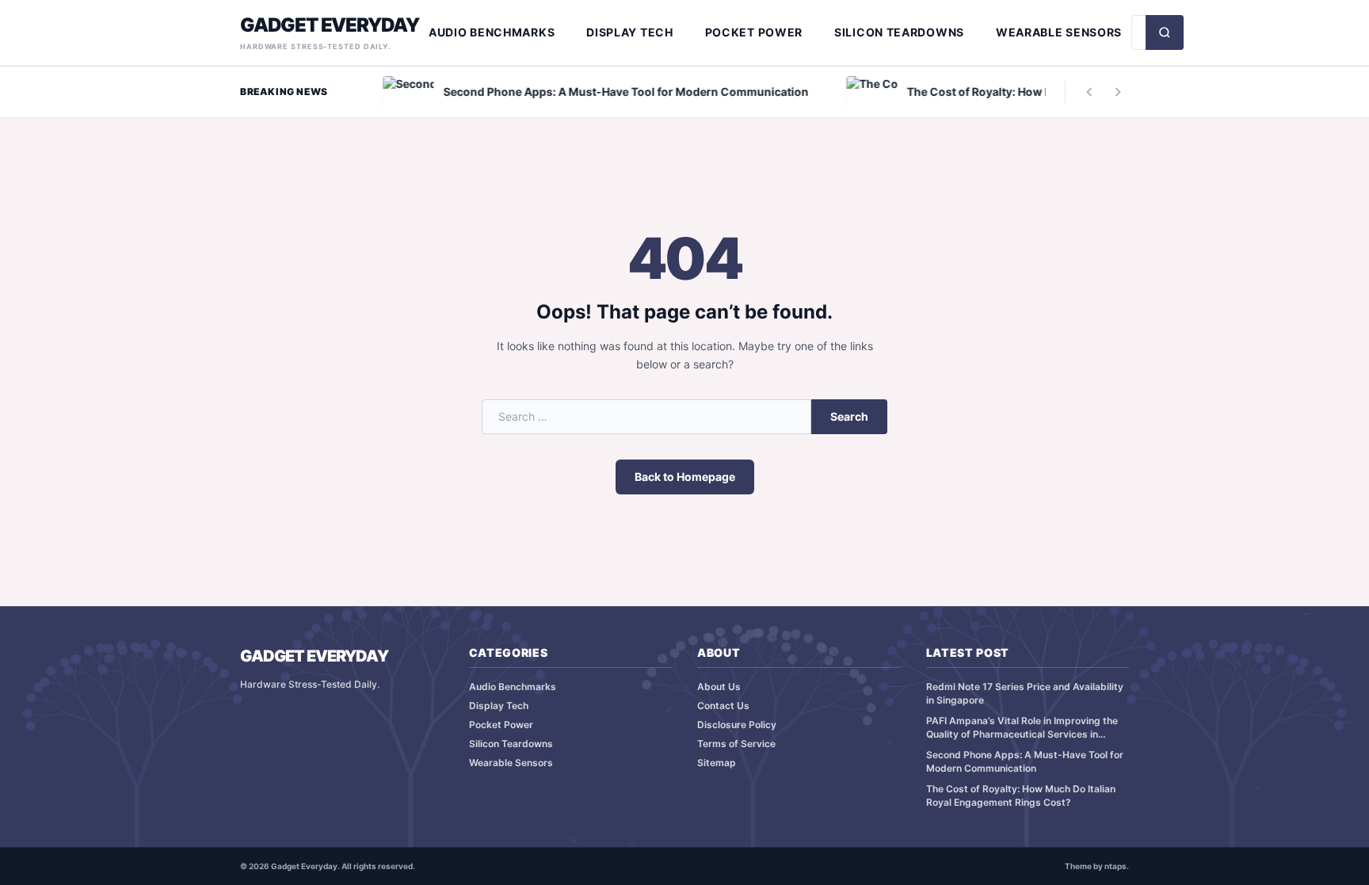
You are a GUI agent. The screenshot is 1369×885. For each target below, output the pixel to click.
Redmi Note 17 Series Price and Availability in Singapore (1024, 693)
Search (849, 416)
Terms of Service (736, 744)
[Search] (1165, 32)
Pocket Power (754, 32)
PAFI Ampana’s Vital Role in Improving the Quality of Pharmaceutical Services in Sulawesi (1022, 728)
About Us (719, 686)
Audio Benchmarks (492, 32)
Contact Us (723, 705)
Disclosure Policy (736, 725)
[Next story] (1118, 92)
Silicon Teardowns (899, 32)
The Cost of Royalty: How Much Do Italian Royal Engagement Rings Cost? (1020, 795)
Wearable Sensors (1059, 32)
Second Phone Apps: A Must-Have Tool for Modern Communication (1024, 761)
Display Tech (629, 32)
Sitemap (716, 763)
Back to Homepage (685, 476)
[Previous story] (1089, 92)
